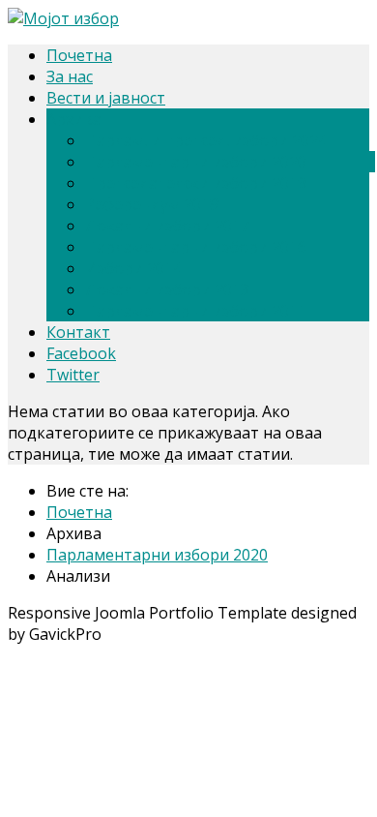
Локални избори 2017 (167, 225)
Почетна (79, 55)
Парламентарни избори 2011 (195, 310)
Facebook (81, 353)
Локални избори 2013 (167, 289)
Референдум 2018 (151, 204)
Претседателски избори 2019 (195, 183)
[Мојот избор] (63, 18)
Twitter (73, 374)
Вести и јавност (105, 97)
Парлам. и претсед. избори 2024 (206, 140)
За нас (69, 76)
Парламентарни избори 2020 (195, 161)
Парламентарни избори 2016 (195, 246)
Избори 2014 (133, 268)
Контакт (78, 332)
